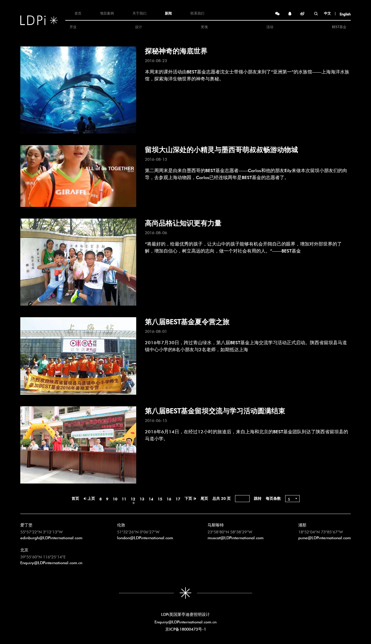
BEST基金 (339, 26)
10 (115, 498)
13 (142, 498)
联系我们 (197, 13)
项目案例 (107, 13)
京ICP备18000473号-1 (185, 628)
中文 (327, 13)
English (345, 14)
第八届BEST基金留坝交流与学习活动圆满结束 (215, 410)
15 (160, 498)
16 (169, 498)
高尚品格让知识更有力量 (183, 222)
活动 (269, 26)
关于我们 (139, 13)
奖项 (204, 26)
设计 (138, 26)
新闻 (168, 13)
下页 (188, 498)
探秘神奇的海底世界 (176, 50)
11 (124, 498)
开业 (73, 26)
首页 (77, 13)
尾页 (204, 498)
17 (178, 498)
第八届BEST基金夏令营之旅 (187, 320)
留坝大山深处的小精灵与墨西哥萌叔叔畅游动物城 (221, 148)
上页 (91, 498)
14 (151, 498)
